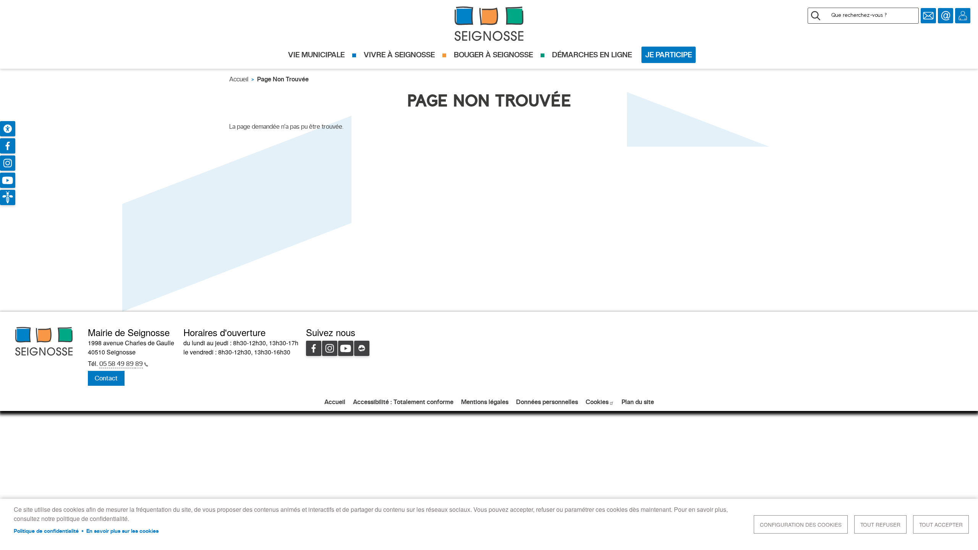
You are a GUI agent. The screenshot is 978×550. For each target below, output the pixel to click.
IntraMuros (361, 348)
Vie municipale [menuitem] (316, 54)
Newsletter (928, 15)
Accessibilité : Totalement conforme (403, 402)
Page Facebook (7, 146)
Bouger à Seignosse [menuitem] (493, 54)
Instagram (329, 348)
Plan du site (638, 402)
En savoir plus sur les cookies (122, 531)
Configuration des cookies (801, 524)
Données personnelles (547, 402)
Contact (945, 15)
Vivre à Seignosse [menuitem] (399, 54)
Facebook (313, 348)
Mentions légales (484, 402)
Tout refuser (880, 524)
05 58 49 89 (121, 363)
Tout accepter (941, 524)
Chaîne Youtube (7, 180)
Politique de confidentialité (46, 531)
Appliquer (815, 15)
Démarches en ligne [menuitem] (592, 54)
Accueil (238, 79)
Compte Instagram (7, 163)
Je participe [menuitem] (668, 54)
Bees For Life (7, 197)
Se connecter (962, 15)
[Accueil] (489, 24)
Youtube (345, 348)
